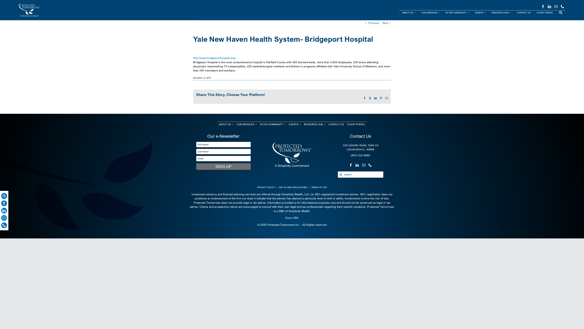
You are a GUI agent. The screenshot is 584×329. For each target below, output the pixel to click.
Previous (373, 23)
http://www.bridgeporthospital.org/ (214, 58)
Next (385, 23)
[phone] (562, 6)
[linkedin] (549, 6)
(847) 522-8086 (360, 155)
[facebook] (543, 6)
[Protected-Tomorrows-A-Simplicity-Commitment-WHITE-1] (292, 143)
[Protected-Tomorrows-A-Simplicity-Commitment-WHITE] (29, 4)
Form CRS (291, 217)
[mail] (556, 6)
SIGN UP (223, 166)
